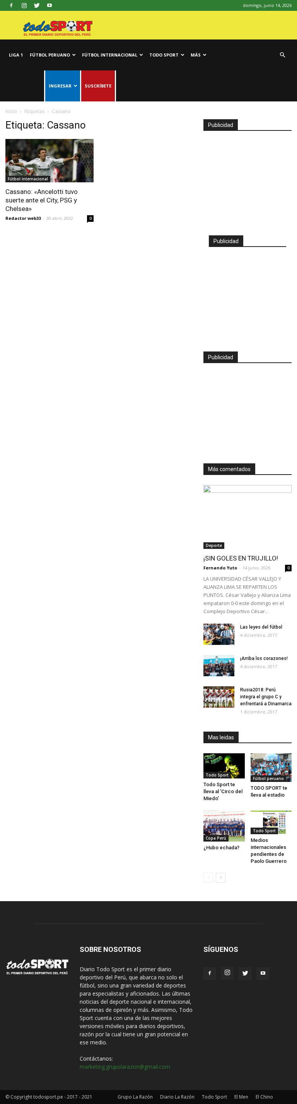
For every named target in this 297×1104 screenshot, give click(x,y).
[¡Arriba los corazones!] (218, 665)
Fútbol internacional (109, 55)
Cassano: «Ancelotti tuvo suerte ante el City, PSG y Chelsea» (41, 200)
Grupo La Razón (135, 1097)
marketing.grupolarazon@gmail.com (125, 1066)
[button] (282, 55)
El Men (241, 1097)
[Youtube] (49, 5)
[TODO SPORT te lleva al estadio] (271, 767)
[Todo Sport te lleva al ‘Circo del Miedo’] (224, 765)
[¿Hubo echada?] (224, 826)
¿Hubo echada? (221, 847)
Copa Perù (216, 838)
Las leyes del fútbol (261, 627)
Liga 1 (16, 55)
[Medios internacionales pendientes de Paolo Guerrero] (271, 822)
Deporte (214, 545)
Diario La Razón (177, 1097)
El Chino (264, 1097)
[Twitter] (37, 5)
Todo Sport (164, 55)
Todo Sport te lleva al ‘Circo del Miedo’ (222, 791)
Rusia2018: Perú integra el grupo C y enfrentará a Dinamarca (266, 696)
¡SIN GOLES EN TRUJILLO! (240, 558)
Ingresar (60, 86)
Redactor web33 (23, 218)
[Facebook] (11, 5)
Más (196, 55)
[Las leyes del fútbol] (218, 634)
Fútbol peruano (50, 55)
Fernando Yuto (220, 568)
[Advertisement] (247, 179)
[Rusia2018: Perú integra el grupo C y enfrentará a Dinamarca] (218, 697)
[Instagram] (24, 5)
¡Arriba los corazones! (264, 658)
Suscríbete (98, 86)
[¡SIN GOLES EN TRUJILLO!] (247, 517)
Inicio (11, 111)
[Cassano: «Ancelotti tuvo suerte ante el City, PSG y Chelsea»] (49, 160)
